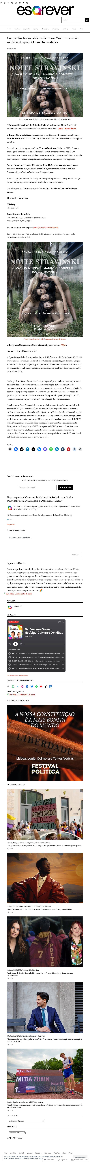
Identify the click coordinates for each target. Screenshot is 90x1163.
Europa (15, 843)
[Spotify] (27, 3)
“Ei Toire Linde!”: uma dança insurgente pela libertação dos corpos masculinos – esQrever (47, 506)
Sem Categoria (39, 1036)
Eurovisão (22, 906)
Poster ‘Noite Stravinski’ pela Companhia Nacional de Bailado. (45, 339)
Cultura (9, 906)
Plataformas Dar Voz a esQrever (17, 675)
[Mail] (1, 3)
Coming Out (11, 1102)
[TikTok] (45, 686)
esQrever (17, 606)
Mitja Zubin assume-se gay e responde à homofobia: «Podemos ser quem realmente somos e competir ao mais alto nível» (44, 1106)
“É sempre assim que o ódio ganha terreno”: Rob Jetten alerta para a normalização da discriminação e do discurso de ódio (44, 1040)
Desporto (19, 1102)
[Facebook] (12, 3)
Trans (48, 843)
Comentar (75, 554)
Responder (11, 524)
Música (28, 906)
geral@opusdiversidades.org (45, 228)
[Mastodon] (50, 686)
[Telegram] (8, 3)
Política (42, 843)
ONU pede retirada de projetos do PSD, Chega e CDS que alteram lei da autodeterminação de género (44, 846)
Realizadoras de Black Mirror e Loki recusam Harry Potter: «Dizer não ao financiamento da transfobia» (40, 974)
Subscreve (65, 487)
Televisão (47, 906)
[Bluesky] (20, 3)
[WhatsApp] (5, 3)
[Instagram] (16, 3)
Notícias (36, 843)
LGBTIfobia (29, 843)
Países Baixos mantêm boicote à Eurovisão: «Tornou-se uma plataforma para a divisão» (39, 909)
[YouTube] (23, 3)
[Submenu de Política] (48, 29)
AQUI (63, 345)
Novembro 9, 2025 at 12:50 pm (26, 509)
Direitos (9, 843)
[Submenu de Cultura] (58, 29)
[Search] (87, 20)
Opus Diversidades (67, 129)
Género (21, 843)
